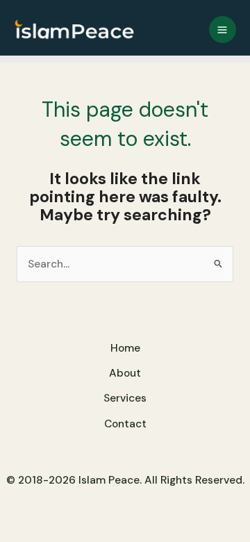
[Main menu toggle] (222, 29)
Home (125, 348)
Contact (125, 424)
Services (125, 398)
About (125, 373)
